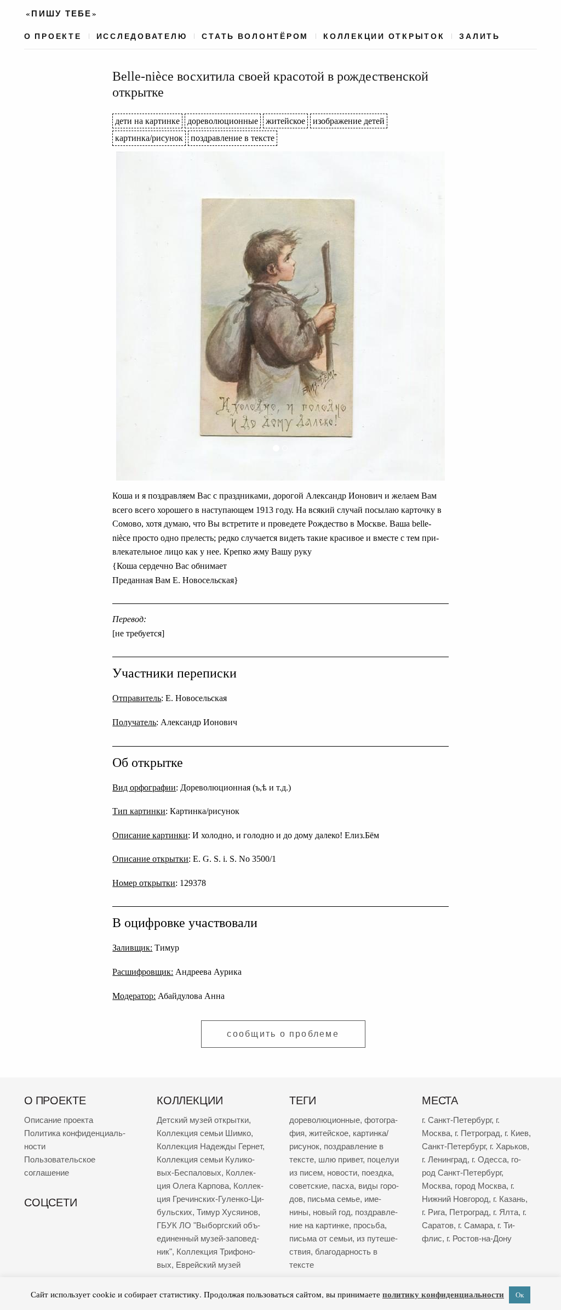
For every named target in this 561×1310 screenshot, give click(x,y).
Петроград (469, 1212)
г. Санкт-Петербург (456, 1120)
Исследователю (141, 36)
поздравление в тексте (232, 138)
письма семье (333, 1199)
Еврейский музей (208, 1264)
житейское (285, 121)
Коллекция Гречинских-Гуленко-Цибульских (210, 1199)
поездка (377, 1172)
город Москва (480, 1185)
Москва (436, 1185)
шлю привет (340, 1159)
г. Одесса (489, 1159)
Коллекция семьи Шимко (204, 1133)
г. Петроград (477, 1133)
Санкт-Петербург (453, 1146)
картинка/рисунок (149, 138)
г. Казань (509, 1199)
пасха (343, 1185)
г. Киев (517, 1133)
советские (308, 1185)
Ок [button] (520, 1295)
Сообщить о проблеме (283, 1033)
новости (342, 1172)
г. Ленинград (444, 1159)
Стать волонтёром (255, 36)
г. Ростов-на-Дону (479, 1238)
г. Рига (433, 1212)
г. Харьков (508, 1146)
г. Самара (475, 1225)
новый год (332, 1212)
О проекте (53, 36)
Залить (479, 36)
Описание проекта (58, 1120)
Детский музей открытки (203, 1120)
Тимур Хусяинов (227, 1212)
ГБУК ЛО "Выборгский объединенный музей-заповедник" (208, 1238)
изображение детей (349, 121)
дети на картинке (147, 121)
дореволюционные (222, 121)
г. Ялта (505, 1212)
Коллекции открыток (383, 36)
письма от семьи (320, 1238)
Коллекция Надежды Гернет (209, 1146)
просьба (369, 1225)
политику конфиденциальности (443, 1294)
